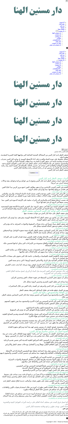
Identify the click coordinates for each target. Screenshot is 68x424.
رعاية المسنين (57, 68)
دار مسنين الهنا (56, 61)
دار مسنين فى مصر (55, 73)
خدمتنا (62, 56)
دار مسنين (61, 60)
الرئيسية (62, 51)
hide (37, 172)
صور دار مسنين (56, 72)
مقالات (59, 67)
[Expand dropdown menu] (57, 60)
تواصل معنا (61, 58)
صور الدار (61, 53)
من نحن (62, 55)
